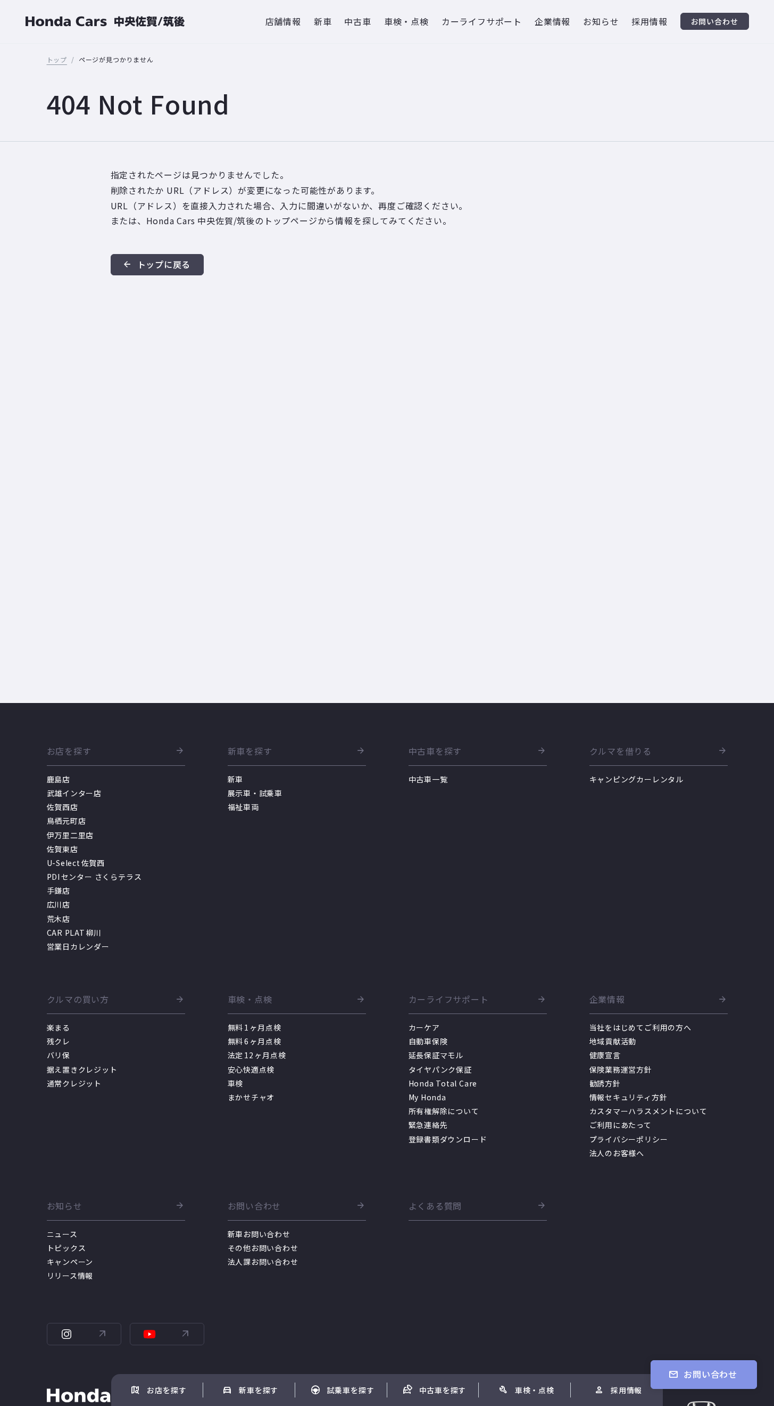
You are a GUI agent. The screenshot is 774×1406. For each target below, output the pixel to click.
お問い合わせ (254, 1206)
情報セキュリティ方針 (628, 1097)
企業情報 (607, 1000)
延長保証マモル (436, 1055)
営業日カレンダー (78, 946)
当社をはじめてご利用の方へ (640, 1027)
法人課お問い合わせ (263, 1261)
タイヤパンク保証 (440, 1069)
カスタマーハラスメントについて (648, 1111)
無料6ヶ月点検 (254, 1041)
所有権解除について (444, 1111)
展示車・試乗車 (255, 793)
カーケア (424, 1027)
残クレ (58, 1041)
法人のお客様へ (617, 1153)
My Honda (427, 1097)
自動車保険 (428, 1041)
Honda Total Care (443, 1083)
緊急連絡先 (428, 1125)
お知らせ (64, 1206)
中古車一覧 (428, 779)
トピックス (66, 1248)
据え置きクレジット (82, 1069)
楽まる (58, 1027)
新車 (236, 779)
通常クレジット (74, 1083)
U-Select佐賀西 (76, 863)
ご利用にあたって (620, 1125)
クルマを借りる (620, 751)
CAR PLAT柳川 (74, 932)
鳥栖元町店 (66, 820)
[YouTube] (167, 1334)
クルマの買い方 (78, 1000)
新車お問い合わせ (259, 1234)
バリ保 (58, 1055)
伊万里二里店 (70, 835)
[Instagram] (84, 1334)
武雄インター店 (74, 793)
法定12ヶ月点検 (257, 1055)
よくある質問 (435, 1206)
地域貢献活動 (613, 1041)
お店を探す (69, 751)
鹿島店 (58, 779)
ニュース (62, 1234)
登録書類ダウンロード (448, 1139)
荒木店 (58, 918)
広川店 (58, 904)
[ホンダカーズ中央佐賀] (105, 21)
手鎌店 (58, 890)
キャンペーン (70, 1261)
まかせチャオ (251, 1097)
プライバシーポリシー (628, 1139)
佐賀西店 (62, 807)
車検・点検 (250, 1000)
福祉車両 (243, 807)
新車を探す (250, 751)
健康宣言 (605, 1055)
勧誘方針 (605, 1083)
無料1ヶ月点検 (254, 1027)
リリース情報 (70, 1275)
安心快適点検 (251, 1069)
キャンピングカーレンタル (636, 779)
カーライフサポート (449, 1000)
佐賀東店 (62, 849)
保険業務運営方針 (620, 1069)
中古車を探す (435, 751)
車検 (236, 1083)
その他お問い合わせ (263, 1248)
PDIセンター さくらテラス (94, 876)
